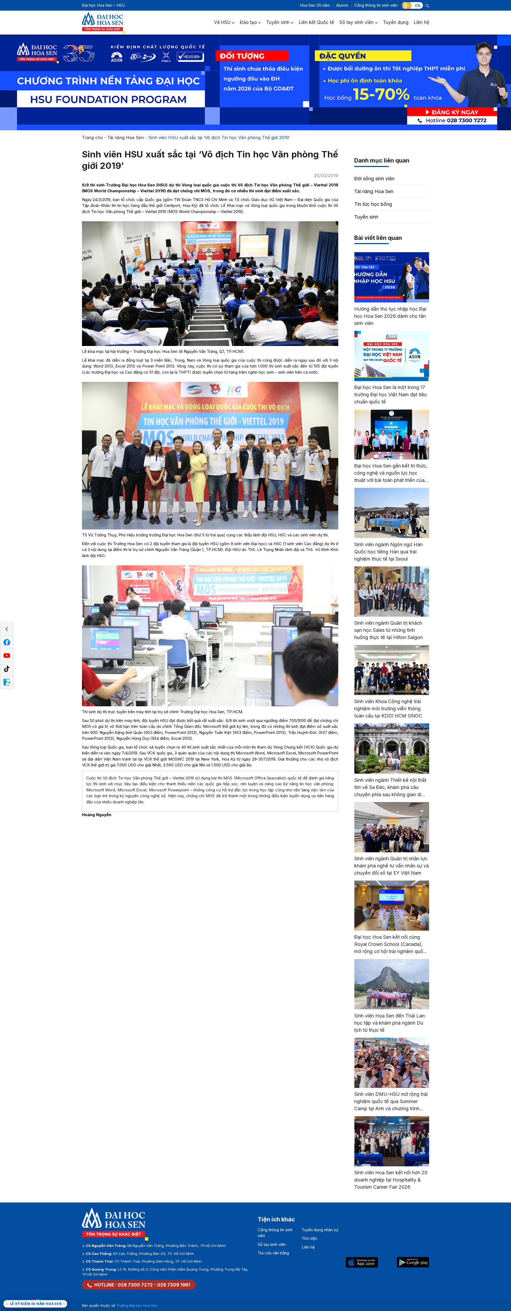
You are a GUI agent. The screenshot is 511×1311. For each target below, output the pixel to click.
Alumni (342, 5)
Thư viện (309, 1238)
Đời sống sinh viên (374, 178)
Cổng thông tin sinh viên (376, 5)
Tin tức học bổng (373, 204)
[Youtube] (6, 655)
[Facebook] (6, 642)
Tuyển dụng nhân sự (320, 1229)
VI (407, 5)
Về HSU (222, 22)
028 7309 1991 (173, 1285)
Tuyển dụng (396, 22)
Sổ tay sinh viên (356, 22)
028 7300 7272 (135, 1285)
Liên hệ (421, 22)
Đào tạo (248, 22)
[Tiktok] (6, 669)
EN (417, 5)
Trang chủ (92, 137)
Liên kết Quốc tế (316, 22)
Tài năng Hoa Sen (125, 137)
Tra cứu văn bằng (273, 1252)
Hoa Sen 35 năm (315, 5)
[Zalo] (6, 682)
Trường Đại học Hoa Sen (136, 1305)
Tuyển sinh (278, 22)
